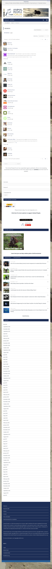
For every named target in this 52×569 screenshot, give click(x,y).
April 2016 (5, 474)
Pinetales (9, 62)
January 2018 (6, 425)
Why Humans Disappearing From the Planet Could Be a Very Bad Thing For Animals (28, 303)
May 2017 (5, 443)
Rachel (8, 117)
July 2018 (5, 411)
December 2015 (6, 483)
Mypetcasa (9, 42)
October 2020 (6, 347)
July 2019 (5, 382)
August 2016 (5, 464)
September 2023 (6, 326)
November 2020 (6, 345)
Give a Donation (6, 516)
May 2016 (5, 471)
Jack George (9, 78)
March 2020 (5, 364)
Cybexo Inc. (9, 73)
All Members (8, 32)
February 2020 (6, 366)
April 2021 (5, 333)
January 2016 (6, 481)
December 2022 (6, 329)
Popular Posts (17, 257)
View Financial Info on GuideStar (10, 519)
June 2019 (5, 385)
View (16, 142)
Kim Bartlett (9, 153)
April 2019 (5, 390)
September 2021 (6, 331)
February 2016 (6, 479)
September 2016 (6, 462)
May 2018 (5, 415)
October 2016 (6, 460)
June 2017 (5, 441)
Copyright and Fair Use (18, 538)
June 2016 (5, 469)
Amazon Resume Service (12, 100)
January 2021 (6, 340)
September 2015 (6, 490)
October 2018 (6, 404)
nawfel (8, 111)
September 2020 (6, 350)
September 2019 (6, 378)
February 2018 (6, 422)
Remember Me (7, 192)
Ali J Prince (9, 148)
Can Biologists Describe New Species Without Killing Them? (23, 290)
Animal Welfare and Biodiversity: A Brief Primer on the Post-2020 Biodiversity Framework (27, 277)
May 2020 (5, 359)
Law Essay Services (11, 95)
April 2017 (5, 446)
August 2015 (5, 493)
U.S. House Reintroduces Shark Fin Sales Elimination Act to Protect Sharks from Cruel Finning (28, 310)
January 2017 (6, 453)
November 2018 (6, 401)
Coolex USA (9, 84)
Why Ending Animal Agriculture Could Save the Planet (21, 283)
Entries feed (5, 550)
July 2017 (5, 439)
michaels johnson (11, 89)
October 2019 (6, 375)
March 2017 (5, 448)
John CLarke (9, 67)
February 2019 (6, 394)
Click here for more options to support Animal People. (26, 213)
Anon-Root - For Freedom (12, 48)
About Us (5, 506)
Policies (4, 511)
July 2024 (5, 324)
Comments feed (6, 552)
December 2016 (6, 455)
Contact (4, 514)
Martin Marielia (10, 133)
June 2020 (5, 357)
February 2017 (6, 450)
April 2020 (5, 361)
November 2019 (6, 373)
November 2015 (6, 486)
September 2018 (6, 406)
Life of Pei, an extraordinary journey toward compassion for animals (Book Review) (28, 263)
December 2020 (6, 343)
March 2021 (5, 336)
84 (45, 39)
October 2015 (6, 488)
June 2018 (5, 413)
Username (5, 182)
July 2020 (5, 354)
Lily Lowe (9, 128)
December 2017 (6, 427)
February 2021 (6, 338)
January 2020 (6, 368)
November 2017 (6, 429)
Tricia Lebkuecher (11, 106)
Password (5, 187)
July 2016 (5, 467)
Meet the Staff (6, 508)
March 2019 (5, 392)
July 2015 (5, 495)
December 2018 (6, 399)
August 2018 (5, 408)
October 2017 (6, 432)
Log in (4, 547)
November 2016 (6, 457)
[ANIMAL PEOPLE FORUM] (26, 12)
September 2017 (6, 434)
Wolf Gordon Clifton (11, 139)
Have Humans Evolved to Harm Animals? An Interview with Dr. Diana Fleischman (27, 296)
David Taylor (9, 122)
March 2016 (5, 476)
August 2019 (5, 380)
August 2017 (5, 436)
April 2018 (5, 418)
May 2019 (5, 387)
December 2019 (6, 371)
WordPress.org (6, 555)
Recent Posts (8, 257)
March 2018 (5, 420)
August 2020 (5, 352)
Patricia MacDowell (11, 53)
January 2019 (6, 397)
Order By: (35, 36)
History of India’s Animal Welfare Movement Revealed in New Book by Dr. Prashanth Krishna (25, 3)
